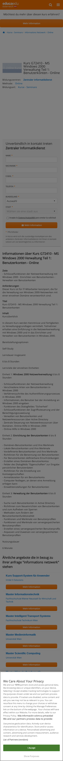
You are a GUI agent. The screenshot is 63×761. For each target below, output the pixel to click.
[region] (31, 716)
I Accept (31, 747)
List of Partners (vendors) (15, 739)
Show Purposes (31, 756)
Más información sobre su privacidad (35, 715)
